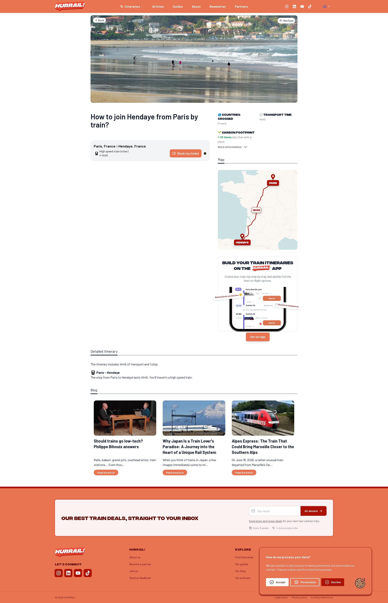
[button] (256, 210)
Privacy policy (299, 597)
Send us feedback (140, 578)
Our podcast (243, 578)
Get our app (257, 337)
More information (229, 147)
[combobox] (326, 6)
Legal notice (281, 597)
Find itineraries (244, 557)
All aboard (311, 511)
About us (134, 557)
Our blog (240, 571)
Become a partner (140, 564)
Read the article (106, 472)
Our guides (241, 564)
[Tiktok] (309, 6)
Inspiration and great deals (265, 521)
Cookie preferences (322, 597)
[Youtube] (302, 6)
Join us (133, 571)
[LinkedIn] (294, 6)
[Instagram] (286, 6)
